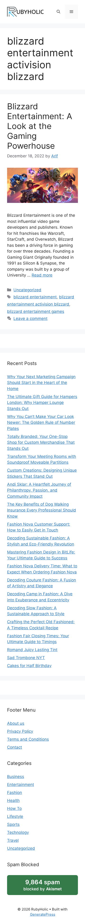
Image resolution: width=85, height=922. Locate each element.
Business (15, 776)
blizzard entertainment (35, 297)
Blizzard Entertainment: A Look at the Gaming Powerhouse (39, 126)
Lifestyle (15, 816)
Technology (18, 832)
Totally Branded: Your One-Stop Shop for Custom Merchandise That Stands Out (41, 442)
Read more (42, 275)
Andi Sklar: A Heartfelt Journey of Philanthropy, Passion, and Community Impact (39, 490)
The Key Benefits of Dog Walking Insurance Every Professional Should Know (41, 510)
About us (15, 723)
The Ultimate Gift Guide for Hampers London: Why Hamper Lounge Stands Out (42, 402)
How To (14, 808)
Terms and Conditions (28, 739)
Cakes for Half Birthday (29, 665)
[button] (58, 12)
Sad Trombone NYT (26, 657)
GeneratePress (42, 914)
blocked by (42, 885)
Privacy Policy (20, 731)
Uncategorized (27, 290)
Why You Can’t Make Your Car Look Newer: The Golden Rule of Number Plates (41, 422)
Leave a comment (30, 318)
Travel (13, 840)
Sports (13, 824)
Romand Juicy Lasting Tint (32, 649)
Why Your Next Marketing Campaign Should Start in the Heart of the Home (41, 382)
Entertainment (20, 784)
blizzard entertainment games (35, 311)
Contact (14, 747)
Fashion (14, 792)
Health (13, 800)
